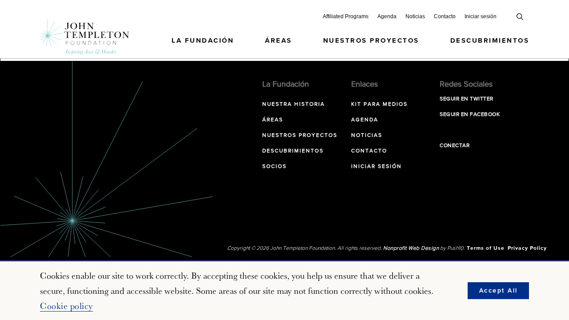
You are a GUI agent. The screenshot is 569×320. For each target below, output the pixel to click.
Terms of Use (486, 248)
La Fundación (203, 40)
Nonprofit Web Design (411, 248)
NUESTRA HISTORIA (293, 104)
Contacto (445, 16)
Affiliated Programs (346, 16)
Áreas (278, 40)
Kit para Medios (379, 104)
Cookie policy (66, 306)
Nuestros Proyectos (371, 40)
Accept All (498, 291)
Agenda (387, 16)
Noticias (415, 16)
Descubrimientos (489, 40)
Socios (274, 166)
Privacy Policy (527, 248)
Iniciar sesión (481, 16)
